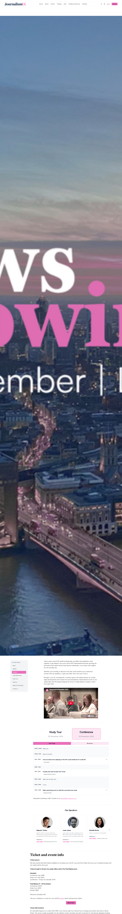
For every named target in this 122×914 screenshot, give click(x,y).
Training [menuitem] (59, 4)
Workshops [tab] (90, 743)
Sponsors (15, 682)
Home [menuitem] (41, 4)
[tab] (55, 734)
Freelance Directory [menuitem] (74, 4)
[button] (101, 4)
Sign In (108, 4)
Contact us (15, 688)
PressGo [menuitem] (84, 4)
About (14, 665)
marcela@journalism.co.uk (68, 798)
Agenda (14, 669)
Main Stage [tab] (52, 743)
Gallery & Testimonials (18, 685)
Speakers (15, 672)
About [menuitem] (47, 4)
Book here (71, 903)
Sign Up (114, 4)
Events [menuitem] (53, 4)
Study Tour (15, 679)
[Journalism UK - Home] (20, 4)
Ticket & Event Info (17, 675)
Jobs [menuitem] (65, 4)
